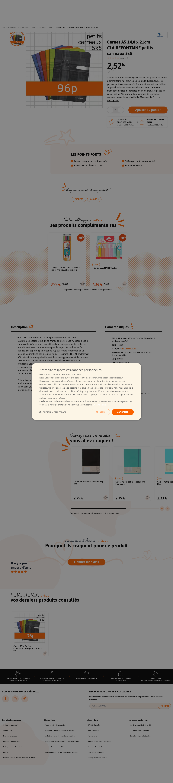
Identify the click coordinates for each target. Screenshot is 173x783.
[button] (53, 412)
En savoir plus (99, 404)
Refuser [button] (100, 412)
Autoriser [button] (123, 412)
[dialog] (86, 391)
